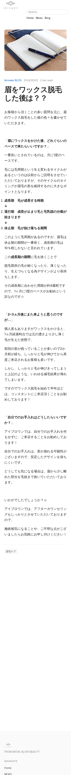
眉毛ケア (11, 551)
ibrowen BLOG (13, 80)
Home (30, 17)
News (39, 17)
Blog (47, 17)
